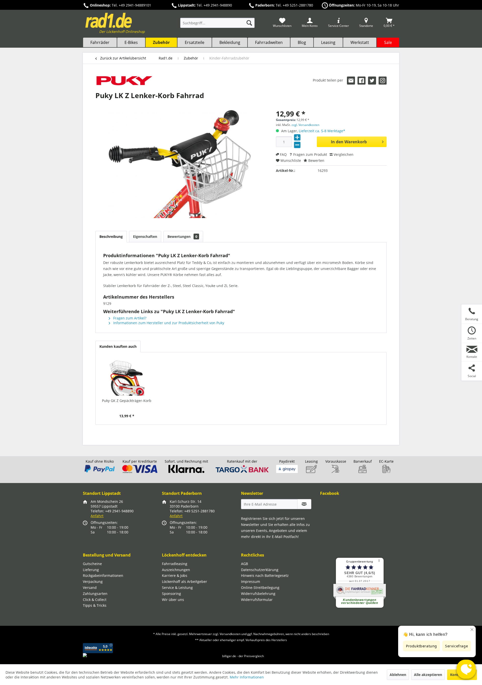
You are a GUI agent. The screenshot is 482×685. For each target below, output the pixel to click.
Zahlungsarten (95, 593)
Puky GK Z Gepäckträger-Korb (126, 400)
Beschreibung (111, 236)
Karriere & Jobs (174, 575)
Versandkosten (230, 634)
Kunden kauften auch (118, 346)
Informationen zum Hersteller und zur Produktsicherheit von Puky (168, 322)
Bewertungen (182, 236)
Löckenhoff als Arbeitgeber (184, 581)
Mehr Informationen (247, 677)
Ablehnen (398, 674)
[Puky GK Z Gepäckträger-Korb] (127, 378)
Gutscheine (92, 563)
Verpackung (93, 581)
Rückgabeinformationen (103, 575)
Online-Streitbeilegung (260, 587)
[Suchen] (249, 23)
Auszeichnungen (176, 569)
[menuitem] (217, 25)
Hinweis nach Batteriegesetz (265, 575)
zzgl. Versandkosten (305, 125)
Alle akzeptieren (428, 674)
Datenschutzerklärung (259, 569)
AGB (244, 563)
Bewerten (315, 160)
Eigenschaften (145, 236)
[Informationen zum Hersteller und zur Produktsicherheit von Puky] (124, 81)
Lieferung (91, 569)
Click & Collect (94, 599)
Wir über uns (173, 599)
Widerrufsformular (257, 599)
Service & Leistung (177, 587)
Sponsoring (171, 593)
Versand (90, 587)
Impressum (250, 581)
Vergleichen (343, 154)
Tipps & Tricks (94, 605)
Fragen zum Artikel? (129, 318)
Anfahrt (97, 515)
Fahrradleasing (174, 563)
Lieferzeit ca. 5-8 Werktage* (322, 130)
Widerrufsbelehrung (258, 593)
